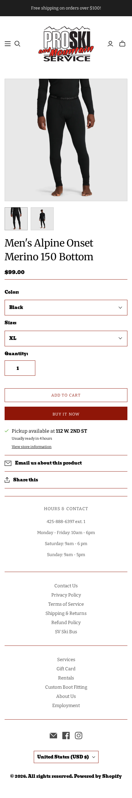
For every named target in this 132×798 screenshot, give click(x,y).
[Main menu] (8, 44)
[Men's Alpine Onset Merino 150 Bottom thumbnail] (16, 218)
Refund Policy (66, 622)
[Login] (110, 43)
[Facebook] (66, 735)
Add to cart (66, 395)
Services (66, 659)
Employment (66, 705)
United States (63, 757)
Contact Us (66, 586)
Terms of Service (66, 604)
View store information (32, 447)
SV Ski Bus (66, 631)
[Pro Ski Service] (66, 43)
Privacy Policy (66, 595)
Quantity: (16, 354)
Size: (10, 323)
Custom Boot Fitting (66, 687)
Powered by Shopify (98, 776)
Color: (12, 292)
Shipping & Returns (66, 613)
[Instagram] (78, 735)
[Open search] (17, 44)
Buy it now (65, 414)
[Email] (53, 735)
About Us (66, 696)
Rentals (66, 678)
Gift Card (66, 669)
